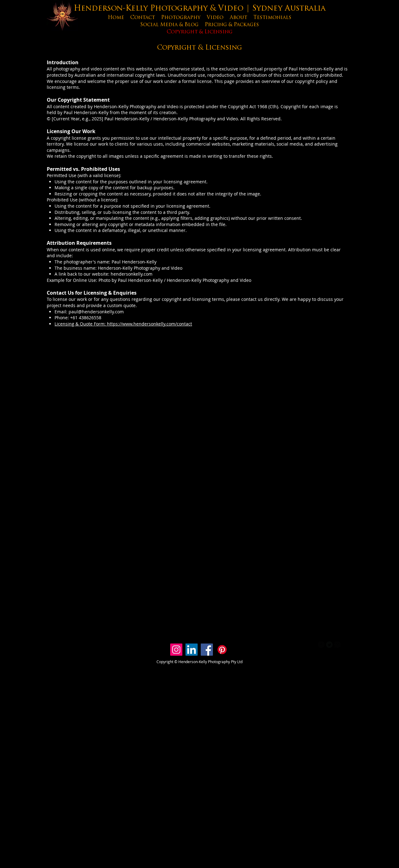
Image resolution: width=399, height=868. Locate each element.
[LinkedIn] (191, 650)
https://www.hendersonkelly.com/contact (149, 324)
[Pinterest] (222, 650)
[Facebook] (207, 650)
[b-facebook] (321, 644)
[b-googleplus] (337, 644)
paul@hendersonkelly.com (96, 312)
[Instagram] (176, 650)
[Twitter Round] (329, 644)
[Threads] (237, 650)
